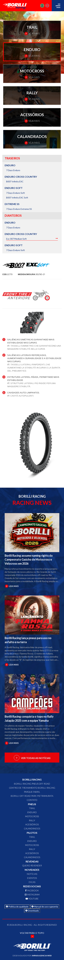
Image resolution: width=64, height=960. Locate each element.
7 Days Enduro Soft (15, 193)
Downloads (33, 910)
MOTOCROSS (32, 816)
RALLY (32, 820)
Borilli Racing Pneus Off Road (32, 783)
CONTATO (32, 800)
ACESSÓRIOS (32, 824)
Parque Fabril (32, 791)
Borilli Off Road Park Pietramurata (32, 796)
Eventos (32, 878)
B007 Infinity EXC (14, 181)
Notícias (32, 874)
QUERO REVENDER (32, 865)
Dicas (32, 882)
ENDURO (32, 812)
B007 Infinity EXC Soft (17, 197)
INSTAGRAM (33, 894)
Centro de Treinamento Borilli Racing (32, 787)
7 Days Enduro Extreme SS (19, 209)
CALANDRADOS (32, 828)
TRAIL (32, 808)
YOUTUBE (33, 898)
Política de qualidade (18, 906)
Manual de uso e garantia (46, 906)
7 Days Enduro (13, 170)
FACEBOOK (32, 890)
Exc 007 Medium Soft (16, 238)
